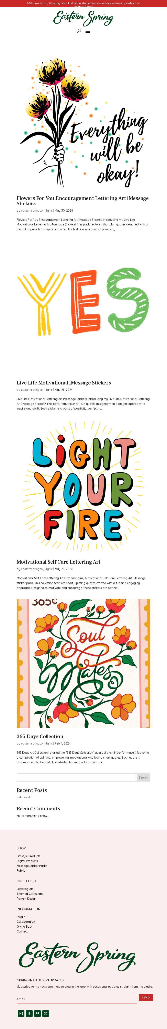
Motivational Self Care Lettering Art (58, 562)
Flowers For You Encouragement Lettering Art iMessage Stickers (83, 201)
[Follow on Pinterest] (37, 1013)
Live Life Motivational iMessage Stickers (64, 382)
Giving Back (25, 926)
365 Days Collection (40, 736)
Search (143, 777)
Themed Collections (30, 894)
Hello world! (24, 797)
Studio (21, 917)
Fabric (21, 870)
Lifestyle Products (28, 856)
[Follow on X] (45, 1013)
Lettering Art (25, 889)
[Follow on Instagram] (21, 1013)
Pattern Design (26, 899)
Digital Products (27, 861)
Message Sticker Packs (32, 866)
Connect (22, 931)
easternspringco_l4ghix (37, 210)
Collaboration (26, 922)
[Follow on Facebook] (29, 1013)
